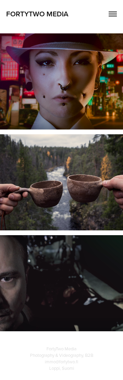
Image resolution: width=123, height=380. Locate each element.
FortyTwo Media (37, 14)
